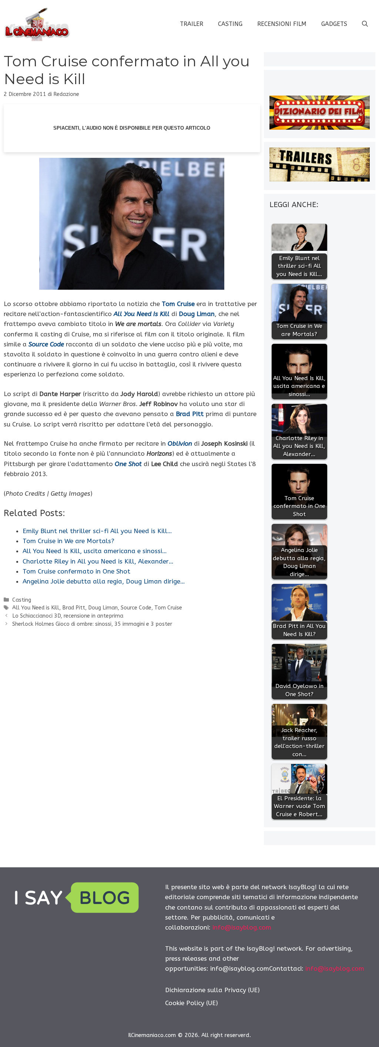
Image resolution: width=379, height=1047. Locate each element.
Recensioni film (281, 23)
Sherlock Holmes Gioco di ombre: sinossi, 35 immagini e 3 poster (92, 624)
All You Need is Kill (35, 608)
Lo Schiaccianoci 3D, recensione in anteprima (67, 616)
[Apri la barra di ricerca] (365, 24)
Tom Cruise (168, 608)
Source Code (136, 608)
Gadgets (334, 23)
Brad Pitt (73, 608)
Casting (230, 23)
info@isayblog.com (241, 927)
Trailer (191, 23)
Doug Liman (103, 608)
